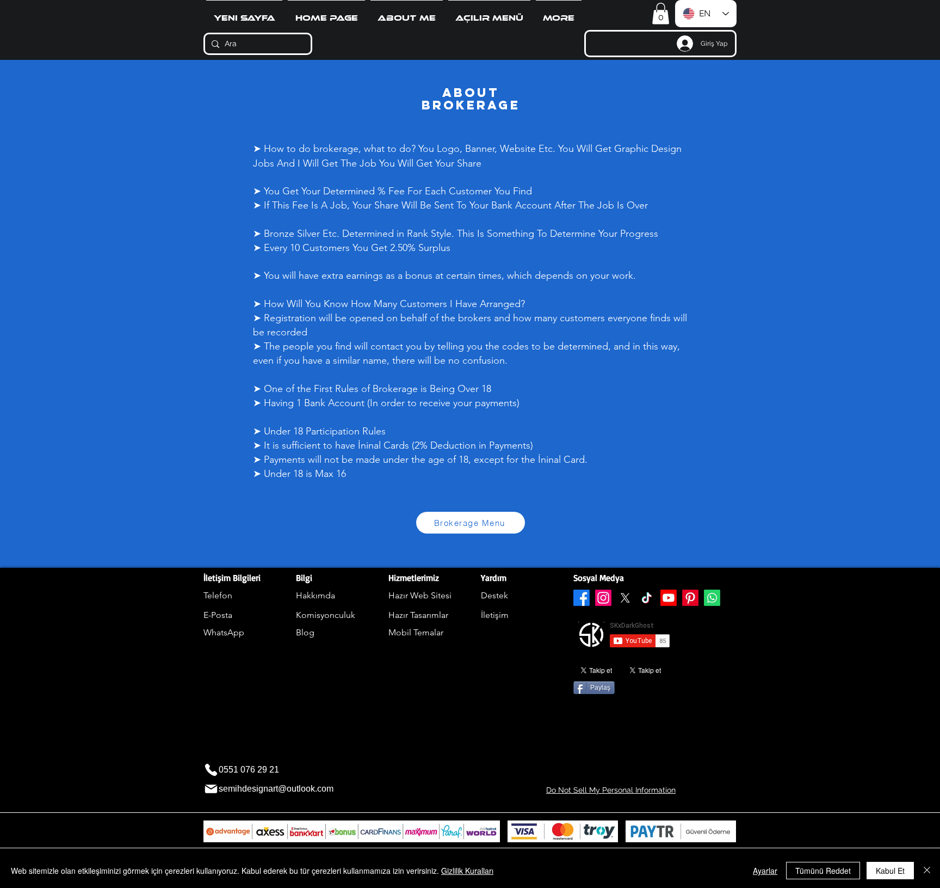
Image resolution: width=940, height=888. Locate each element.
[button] (489, 13)
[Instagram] (603, 598)
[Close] (926, 870)
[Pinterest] (690, 598)
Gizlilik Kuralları (467, 870)
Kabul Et (890, 870)
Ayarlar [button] (765, 870)
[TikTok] (647, 598)
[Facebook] (581, 598)
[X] (625, 598)
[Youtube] (668, 598)
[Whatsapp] (712, 598)
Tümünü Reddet (823, 870)
